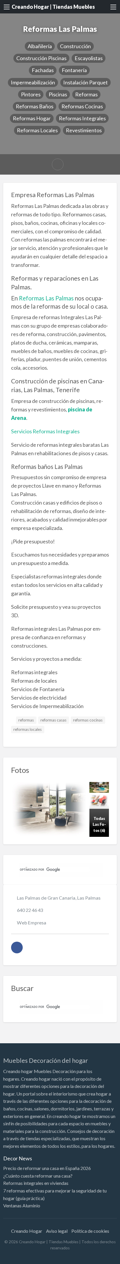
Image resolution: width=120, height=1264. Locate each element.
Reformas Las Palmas (46, 298)
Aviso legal (57, 1231)
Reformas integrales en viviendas (35, 1183)
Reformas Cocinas (82, 106)
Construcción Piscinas (41, 58)
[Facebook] (17, 947)
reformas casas (53, 720)
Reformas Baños (34, 106)
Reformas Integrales (82, 118)
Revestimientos (84, 130)
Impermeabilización (33, 82)
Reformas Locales (37, 130)
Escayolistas (89, 58)
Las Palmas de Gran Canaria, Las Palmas (58, 897)
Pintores (30, 94)
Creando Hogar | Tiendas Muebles (53, 7)
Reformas (86, 94)
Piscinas (58, 94)
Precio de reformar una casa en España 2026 (47, 1168)
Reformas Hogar (32, 118)
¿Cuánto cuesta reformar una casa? (38, 1175)
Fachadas (43, 70)
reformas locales (27, 729)
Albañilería (40, 46)
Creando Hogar (26, 1231)
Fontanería (74, 70)
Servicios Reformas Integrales (45, 431)
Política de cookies (90, 1231)
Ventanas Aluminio (21, 1205)
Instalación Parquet (85, 82)
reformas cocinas (88, 720)
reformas (26, 720)
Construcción (75, 46)
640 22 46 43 (30, 910)
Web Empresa (31, 922)
